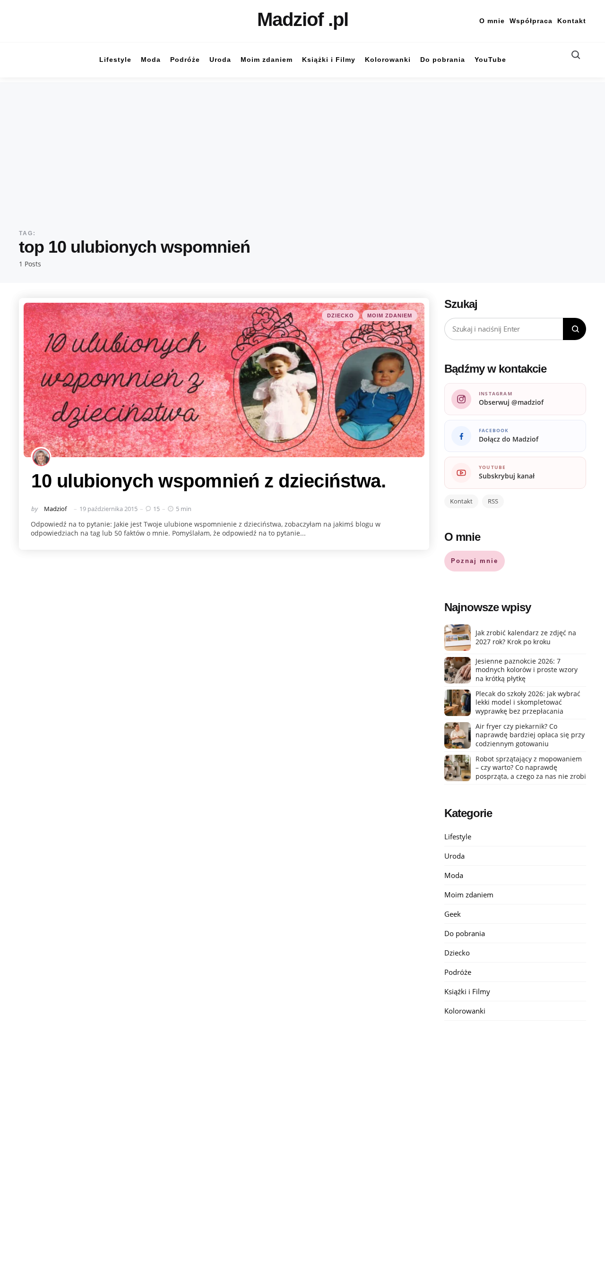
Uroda (454, 856)
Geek (452, 914)
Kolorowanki (464, 1010)
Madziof (55, 508)
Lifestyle (457, 836)
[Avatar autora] (41, 457)
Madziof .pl (302, 19)
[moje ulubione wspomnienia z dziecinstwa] (224, 380)
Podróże (457, 972)
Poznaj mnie (474, 560)
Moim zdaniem (389, 315)
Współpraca (531, 21)
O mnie (492, 21)
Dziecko (340, 315)
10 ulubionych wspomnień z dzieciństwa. (208, 480)
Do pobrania (464, 933)
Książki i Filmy (467, 991)
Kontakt (571, 21)
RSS (493, 501)
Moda (453, 875)
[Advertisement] (302, 148)
